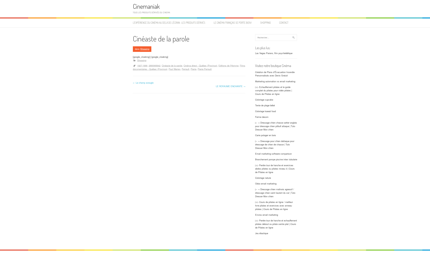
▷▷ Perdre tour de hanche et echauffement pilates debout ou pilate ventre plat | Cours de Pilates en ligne (276, 224)
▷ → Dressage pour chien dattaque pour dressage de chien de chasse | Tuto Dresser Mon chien (274, 144)
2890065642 (154, 65)
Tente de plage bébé (265, 105)
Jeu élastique (261, 233)
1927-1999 (142, 65)
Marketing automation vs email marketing (275, 81)
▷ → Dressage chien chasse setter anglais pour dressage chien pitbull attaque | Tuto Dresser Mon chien (276, 126)
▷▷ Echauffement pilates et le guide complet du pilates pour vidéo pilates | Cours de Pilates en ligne (273, 90)
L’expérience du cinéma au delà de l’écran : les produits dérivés (169, 22)
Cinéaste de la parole (172, 65)
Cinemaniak (146, 6)
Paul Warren (174, 69)
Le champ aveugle (143, 82)
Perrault (185, 69)
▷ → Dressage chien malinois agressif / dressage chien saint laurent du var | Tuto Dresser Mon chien (275, 193)
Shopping (265, 22)
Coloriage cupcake (264, 99)
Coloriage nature (263, 177)
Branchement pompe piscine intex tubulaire (276, 159)
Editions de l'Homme (229, 65)
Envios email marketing (266, 214)
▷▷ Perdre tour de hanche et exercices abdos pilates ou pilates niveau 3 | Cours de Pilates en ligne (275, 169)
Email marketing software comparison (273, 153)
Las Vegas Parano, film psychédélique (273, 53)
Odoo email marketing (265, 183)
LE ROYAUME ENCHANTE (230, 86)
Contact (283, 22)
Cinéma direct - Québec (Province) (200, 65)
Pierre (193, 69)
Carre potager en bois (265, 135)
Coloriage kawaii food (265, 111)
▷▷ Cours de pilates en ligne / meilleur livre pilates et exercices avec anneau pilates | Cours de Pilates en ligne (274, 205)
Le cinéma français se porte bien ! (233, 22)
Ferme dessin (261, 116)
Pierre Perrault (205, 69)
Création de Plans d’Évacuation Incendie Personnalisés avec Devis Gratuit (275, 73)
